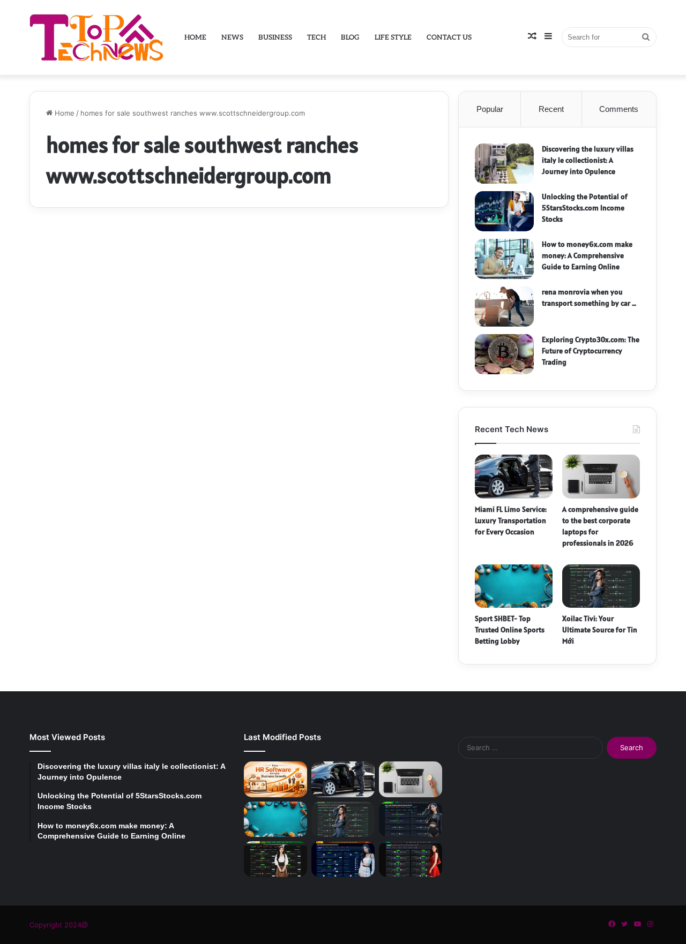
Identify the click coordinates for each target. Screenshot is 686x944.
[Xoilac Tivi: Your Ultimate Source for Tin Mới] (601, 586)
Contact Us (449, 37)
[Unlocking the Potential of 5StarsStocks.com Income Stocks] (504, 211)
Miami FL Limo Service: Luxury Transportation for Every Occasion (511, 520)
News (232, 37)
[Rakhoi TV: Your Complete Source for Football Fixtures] (343, 859)
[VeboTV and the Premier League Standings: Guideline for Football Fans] (410, 859)
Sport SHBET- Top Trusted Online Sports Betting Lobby (510, 630)
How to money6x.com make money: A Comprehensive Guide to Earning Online (587, 255)
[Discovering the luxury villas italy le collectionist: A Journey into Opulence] (504, 164)
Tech (316, 37)
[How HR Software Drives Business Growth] (275, 779)
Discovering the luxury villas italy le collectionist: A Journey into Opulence (587, 160)
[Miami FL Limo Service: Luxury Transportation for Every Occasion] (514, 477)
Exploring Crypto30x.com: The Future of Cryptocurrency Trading (590, 351)
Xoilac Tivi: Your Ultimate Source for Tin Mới (599, 630)
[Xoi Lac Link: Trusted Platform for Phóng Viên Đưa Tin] (410, 819)
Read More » (75, 536)
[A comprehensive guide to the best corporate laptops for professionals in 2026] (601, 477)
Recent (551, 109)
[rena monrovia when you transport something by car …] (504, 306)
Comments (618, 109)
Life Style (393, 37)
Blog (350, 37)
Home (195, 37)
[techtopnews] (96, 37)
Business (275, 37)
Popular (489, 109)
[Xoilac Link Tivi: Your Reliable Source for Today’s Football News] (275, 859)
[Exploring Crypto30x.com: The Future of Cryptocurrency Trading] (504, 354)
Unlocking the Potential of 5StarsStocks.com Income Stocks (585, 208)
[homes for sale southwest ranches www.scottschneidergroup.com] (130, 411)
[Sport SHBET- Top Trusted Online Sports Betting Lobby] (514, 586)
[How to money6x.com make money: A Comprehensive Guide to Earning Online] (504, 259)
